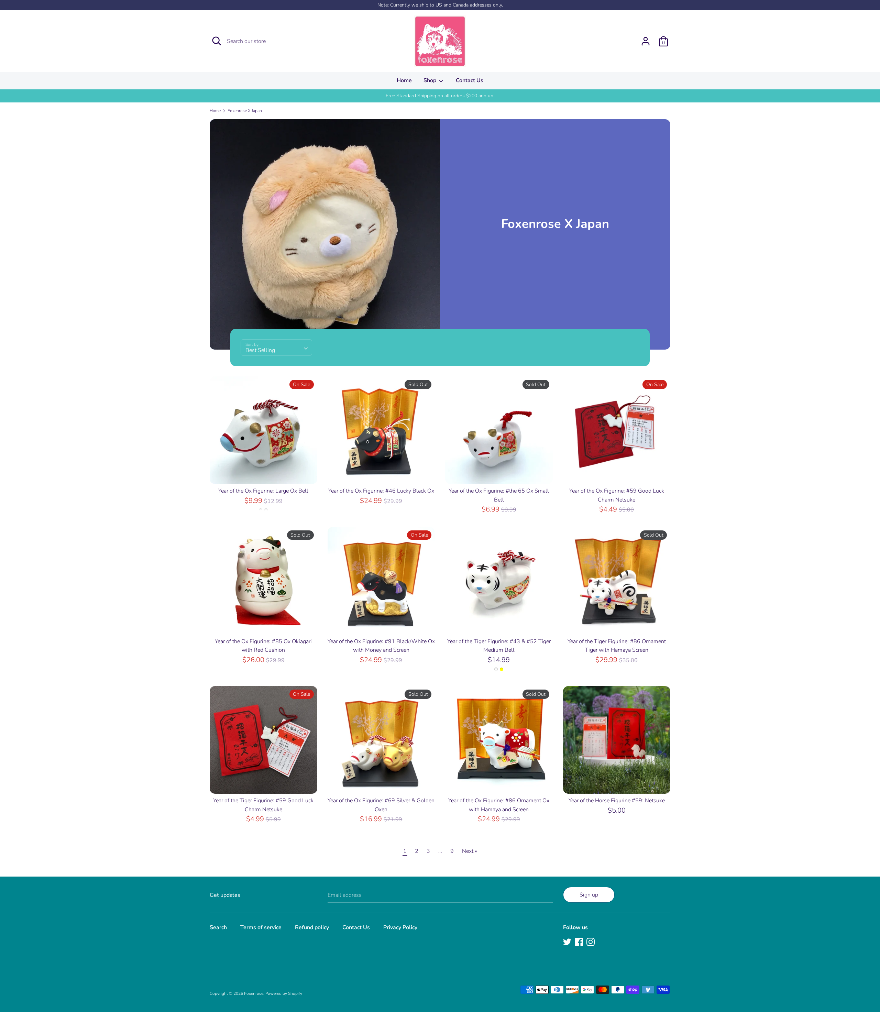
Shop (431, 80)
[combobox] (276, 347)
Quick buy (264, 472)
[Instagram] (590, 941)
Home (404, 80)
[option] (440, 95)
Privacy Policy (400, 927)
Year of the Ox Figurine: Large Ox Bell (263, 491)
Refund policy (312, 927)
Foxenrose (253, 993)
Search (218, 927)
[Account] (645, 38)
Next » (469, 851)
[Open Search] (216, 41)
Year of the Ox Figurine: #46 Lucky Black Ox (381, 491)
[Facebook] (579, 941)
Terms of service (261, 927)
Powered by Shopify (283, 993)
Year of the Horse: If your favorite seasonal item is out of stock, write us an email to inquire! (440, 95)
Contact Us (469, 80)
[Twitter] (567, 941)
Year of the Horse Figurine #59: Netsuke (617, 800)
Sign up (589, 895)
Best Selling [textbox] (260, 350)
